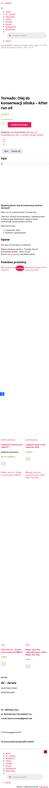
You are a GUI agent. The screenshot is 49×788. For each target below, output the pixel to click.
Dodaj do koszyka (19, 124)
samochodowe (31, 440)
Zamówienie (10, 26)
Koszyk (8, 24)
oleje (36, 45)
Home (7, 11)
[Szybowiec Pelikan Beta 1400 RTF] (12, 351)
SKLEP (8, 41)
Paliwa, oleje (28, 45)
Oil (13, 134)
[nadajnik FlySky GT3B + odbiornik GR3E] (36, 351)
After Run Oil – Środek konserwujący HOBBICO (12, 650)
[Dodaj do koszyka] (3, 464)
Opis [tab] (6, 151)
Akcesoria (18, 45)
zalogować (14, 254)
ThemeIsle (43, 786)
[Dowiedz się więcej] (3, 664)
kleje (27, 645)
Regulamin (10, 16)
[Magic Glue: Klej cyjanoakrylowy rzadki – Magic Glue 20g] (36, 556)
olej (17, 134)
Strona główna (7, 45)
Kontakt (8, 21)
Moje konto (10, 29)
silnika (25, 134)
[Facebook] (2, 394)
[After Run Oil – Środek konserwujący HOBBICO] (12, 556)
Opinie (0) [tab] (15, 151)
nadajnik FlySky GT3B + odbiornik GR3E (35, 445)
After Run (30, 132)
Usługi (8, 19)
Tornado (32, 134)
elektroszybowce (8, 440)
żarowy (40, 134)
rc (20, 134)
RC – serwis (10, 14)
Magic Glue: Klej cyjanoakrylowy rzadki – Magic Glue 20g (36, 652)
